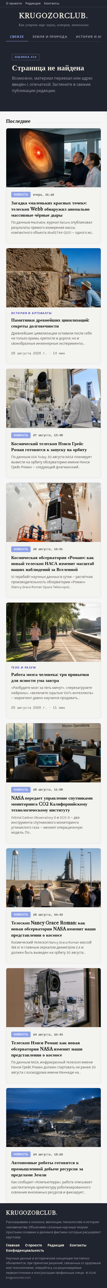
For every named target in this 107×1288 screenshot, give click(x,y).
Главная (13, 1245)
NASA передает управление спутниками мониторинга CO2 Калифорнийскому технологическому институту (52, 804)
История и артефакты (31, 313)
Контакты (51, 3)
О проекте (14, 3)
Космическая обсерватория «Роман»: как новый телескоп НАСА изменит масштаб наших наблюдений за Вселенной (52, 563)
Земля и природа (49, 37)
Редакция (33, 3)
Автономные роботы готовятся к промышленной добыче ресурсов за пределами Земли (47, 1169)
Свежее (17, 37)
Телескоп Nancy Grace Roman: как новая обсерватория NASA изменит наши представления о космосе (53, 929)
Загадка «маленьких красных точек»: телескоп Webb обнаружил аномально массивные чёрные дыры (50, 209)
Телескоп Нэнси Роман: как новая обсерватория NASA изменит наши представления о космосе (46, 1049)
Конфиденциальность (25, 1250)
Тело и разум (23, 667)
